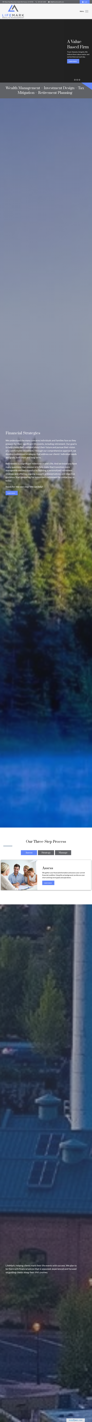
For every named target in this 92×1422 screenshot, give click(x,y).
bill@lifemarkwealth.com (57, 2)
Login (85, 2)
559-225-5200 (42, 2)
